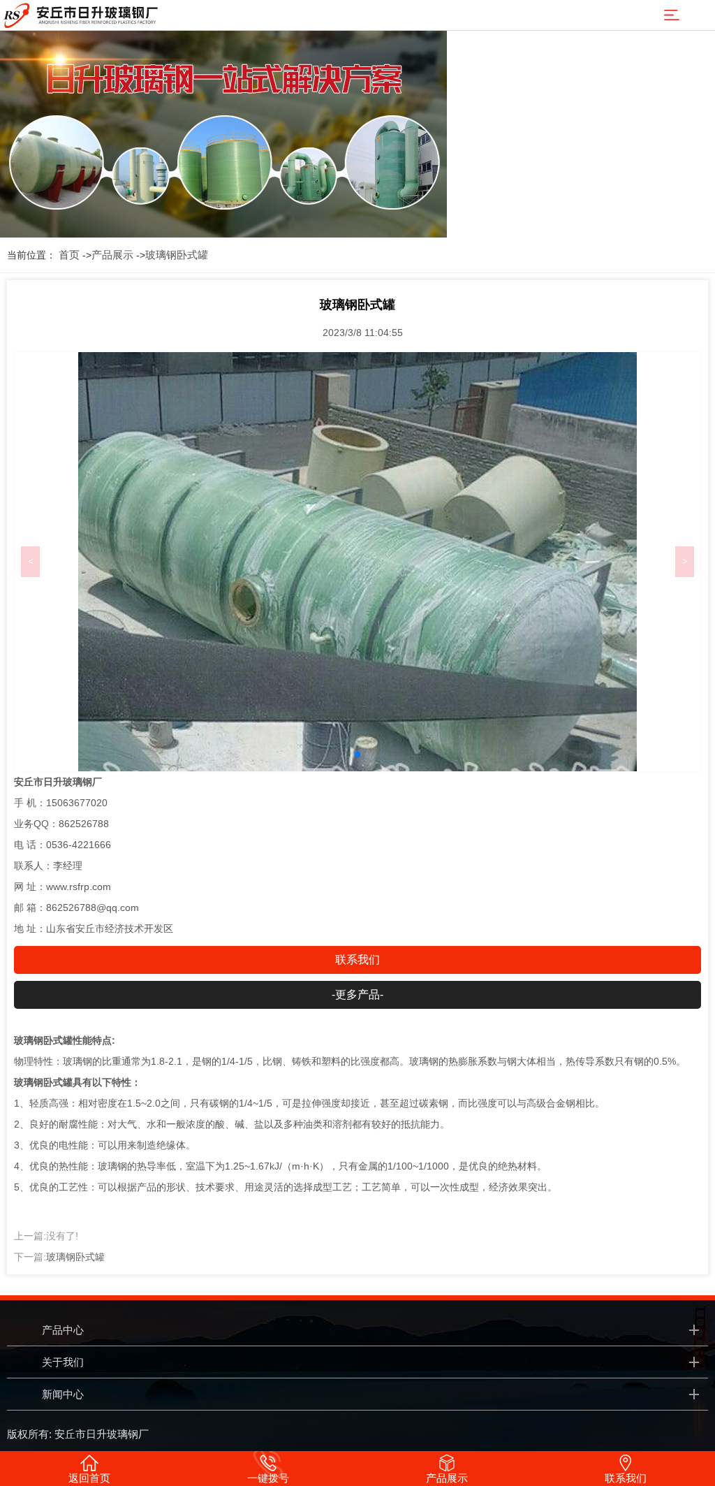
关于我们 (63, 1362)
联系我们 (357, 960)
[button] (357, 754)
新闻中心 (63, 1394)
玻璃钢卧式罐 (176, 255)
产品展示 (112, 255)
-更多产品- (357, 994)
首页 (69, 255)
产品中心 (63, 1330)
